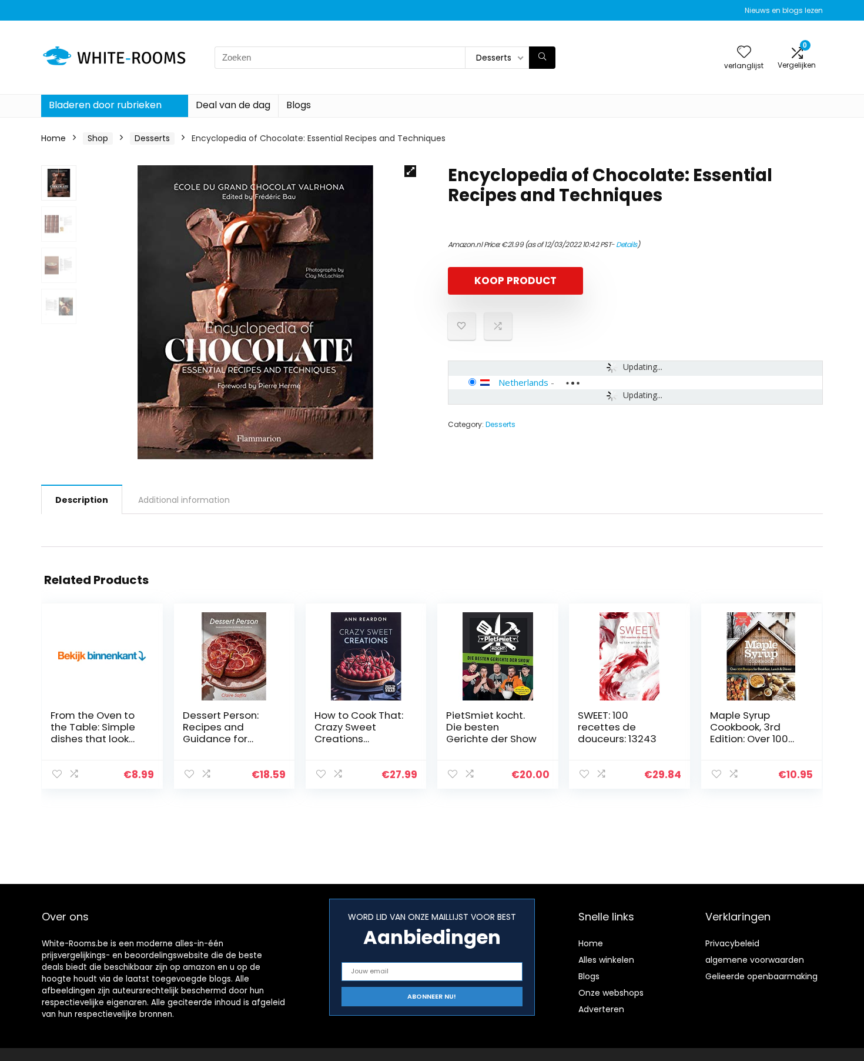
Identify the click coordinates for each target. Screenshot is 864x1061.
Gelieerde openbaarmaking (761, 976)
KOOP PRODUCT (515, 280)
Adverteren (601, 1009)
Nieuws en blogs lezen (784, 10)
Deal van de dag (233, 105)
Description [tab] (81, 500)
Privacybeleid (732, 943)
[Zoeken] (542, 57)
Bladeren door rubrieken (105, 105)
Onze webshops (611, 993)
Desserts (152, 138)
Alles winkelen (606, 960)
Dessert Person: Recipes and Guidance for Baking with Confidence (221, 738)
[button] (410, 171)
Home (53, 138)
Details (626, 244)
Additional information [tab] (184, 500)
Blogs (298, 105)
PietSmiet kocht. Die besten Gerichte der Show (491, 727)
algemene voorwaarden (754, 960)
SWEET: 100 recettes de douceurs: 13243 (617, 727)
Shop (98, 138)
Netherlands (523, 382)
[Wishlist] (744, 52)
